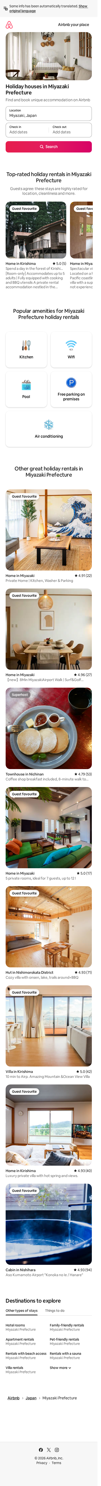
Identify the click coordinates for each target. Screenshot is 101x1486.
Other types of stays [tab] (22, 1310)
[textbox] (27, 132)
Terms (56, 1463)
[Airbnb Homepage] (9, 24)
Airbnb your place (73, 24)
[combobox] (48, 116)
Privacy (41, 1463)
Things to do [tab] (55, 1310)
